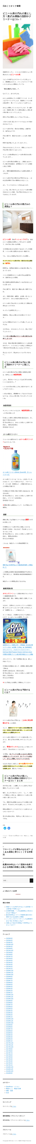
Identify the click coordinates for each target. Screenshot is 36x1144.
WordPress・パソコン (12, 1086)
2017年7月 (9, 1053)
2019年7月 (9, 1004)
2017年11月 (9, 1045)
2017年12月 (9, 1043)
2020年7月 (9, 980)
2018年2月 (9, 1039)
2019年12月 (9, 994)
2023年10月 (9, 944)
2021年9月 (9, 952)
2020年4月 (9, 986)
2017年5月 (9, 1057)
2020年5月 (9, 984)
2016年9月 (9, 1073)
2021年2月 (9, 966)
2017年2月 (9, 1063)
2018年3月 (9, 1037)
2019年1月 (9, 1017)
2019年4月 (9, 1011)
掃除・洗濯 (9, 1090)
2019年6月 (9, 1006)
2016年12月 (9, 1067)
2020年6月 (9, 982)
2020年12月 (9, 970)
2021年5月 (9, 960)
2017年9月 (9, 1049)
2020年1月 (9, 992)
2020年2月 (9, 990)
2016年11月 (9, 1069)
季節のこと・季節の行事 (13, 1088)
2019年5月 (9, 1009)
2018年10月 (9, 1023)
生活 (7, 1092)
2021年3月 (9, 964)
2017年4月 (9, 1059)
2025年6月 (9, 940)
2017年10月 (9, 1047)
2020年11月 (9, 972)
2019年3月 (9, 1013)
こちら (14, 1106)
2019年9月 (9, 1000)
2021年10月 (9, 950)
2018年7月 (9, 1029)
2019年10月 (9, 998)
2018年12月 (9, 1019)
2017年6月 (9, 1055)
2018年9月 (9, 1025)
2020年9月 (9, 976)
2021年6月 (9, 958)
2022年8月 (9, 948)
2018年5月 (9, 1033)
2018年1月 (9, 1041)
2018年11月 (9, 1021)
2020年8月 (9, 978)
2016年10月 (9, 1071)
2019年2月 (9, 1015)
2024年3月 (9, 942)
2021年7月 (9, 956)
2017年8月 (9, 1051)
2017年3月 (9, 1061)
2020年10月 (9, 974)
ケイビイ (5, 835)
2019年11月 (9, 996)
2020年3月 (9, 988)
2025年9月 (9, 938)
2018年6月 (9, 1031)
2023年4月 (9, 946)
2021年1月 (9, 968)
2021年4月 (9, 962)
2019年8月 (9, 1002)
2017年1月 (9, 1065)
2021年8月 (9, 954)
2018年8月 (9, 1027)
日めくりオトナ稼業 (12, 5)
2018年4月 (9, 1035)
